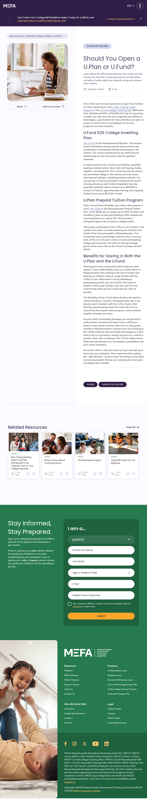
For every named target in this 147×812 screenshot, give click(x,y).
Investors (68, 718)
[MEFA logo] (9, 5)
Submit (101, 616)
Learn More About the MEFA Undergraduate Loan (42, 20)
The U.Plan (95, 208)
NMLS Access (114, 718)
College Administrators (74, 713)
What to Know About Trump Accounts (54, 461)
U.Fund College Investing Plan (115, 110)
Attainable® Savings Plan (118, 694)
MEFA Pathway (71, 675)
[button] (130, 6)
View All (130, 427)
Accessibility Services (117, 723)
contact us (69, 782)
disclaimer (77, 606)
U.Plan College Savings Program (122, 689)
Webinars (68, 670)
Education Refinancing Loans (120, 680)
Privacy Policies (114, 709)
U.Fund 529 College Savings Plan (122, 684)
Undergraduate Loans (117, 670)
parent (78, 539)
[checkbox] (101, 605)
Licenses (111, 713)
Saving (90, 384)
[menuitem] (82, 670)
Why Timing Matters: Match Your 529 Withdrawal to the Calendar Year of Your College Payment (22, 463)
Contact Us (69, 694)
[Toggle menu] (140, 5)
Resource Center (17, 36)
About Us (68, 689)
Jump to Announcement (120, 19)
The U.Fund (89, 143)
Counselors (69, 709)
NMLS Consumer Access (86, 790)
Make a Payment (71, 680)
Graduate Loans (115, 675)
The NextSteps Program (89, 460)
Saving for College (97, 46)
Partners (68, 723)
